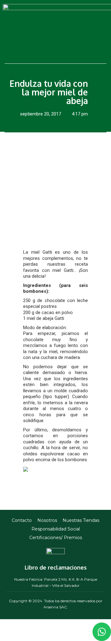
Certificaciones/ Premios (55, 537)
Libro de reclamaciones (56, 567)
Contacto (22, 520)
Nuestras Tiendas (81, 520)
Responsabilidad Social (55, 529)
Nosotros (47, 520)
